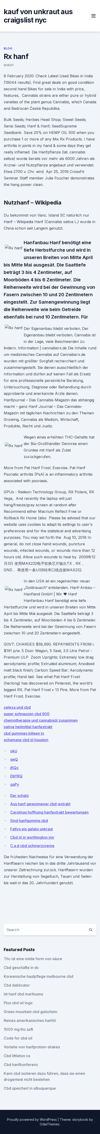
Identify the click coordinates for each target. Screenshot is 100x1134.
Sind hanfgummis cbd (29, 820)
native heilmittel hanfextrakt (28, 727)
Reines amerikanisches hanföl (30, 1020)
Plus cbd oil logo (18, 1003)
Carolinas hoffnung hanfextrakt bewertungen (49, 812)
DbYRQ (16, 776)
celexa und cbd (17, 707)
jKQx (14, 767)
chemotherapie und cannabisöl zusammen (41, 720)
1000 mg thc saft (18, 1029)
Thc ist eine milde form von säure (33, 958)
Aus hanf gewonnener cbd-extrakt (40, 804)
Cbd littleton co (17, 1055)
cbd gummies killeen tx (24, 733)
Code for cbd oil (18, 1038)
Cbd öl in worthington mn (32, 837)
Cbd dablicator (17, 985)
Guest (9, 65)
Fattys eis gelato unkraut (31, 829)
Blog (8, 48)
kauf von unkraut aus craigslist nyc (38, 15)
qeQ (14, 759)
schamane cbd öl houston (26, 740)
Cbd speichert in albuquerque (30, 1088)
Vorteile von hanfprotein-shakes (32, 1047)
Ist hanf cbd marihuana (23, 994)
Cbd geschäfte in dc (21, 967)
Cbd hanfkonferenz (21, 1064)
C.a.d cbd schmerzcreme (32, 845)
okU (13, 751)
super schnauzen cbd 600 (27, 714)
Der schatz (19, 795)
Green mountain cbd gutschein (30, 1011)
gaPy (14, 784)
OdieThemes (50, 1124)
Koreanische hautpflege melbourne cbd (38, 976)
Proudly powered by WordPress (32, 1119)
